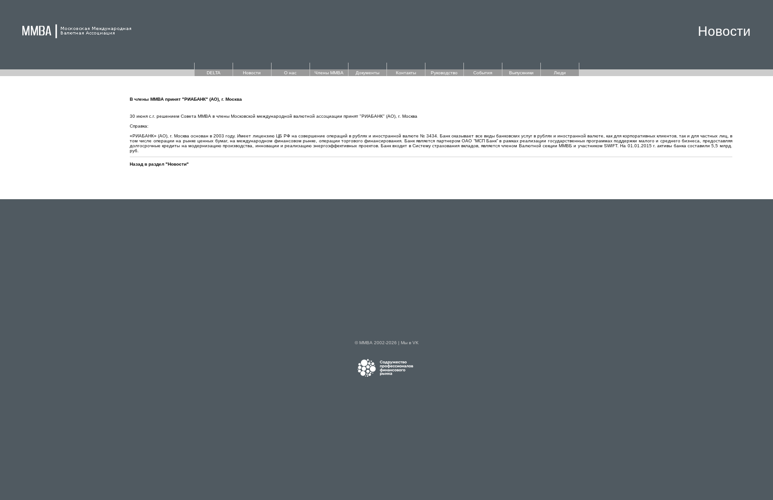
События (482, 72)
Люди (560, 72)
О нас (290, 72)
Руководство (444, 72)
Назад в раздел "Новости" (159, 164)
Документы (367, 72)
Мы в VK (410, 342)
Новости (252, 72)
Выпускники (521, 72)
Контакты (406, 72)
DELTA (214, 72)
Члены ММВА (329, 72)
